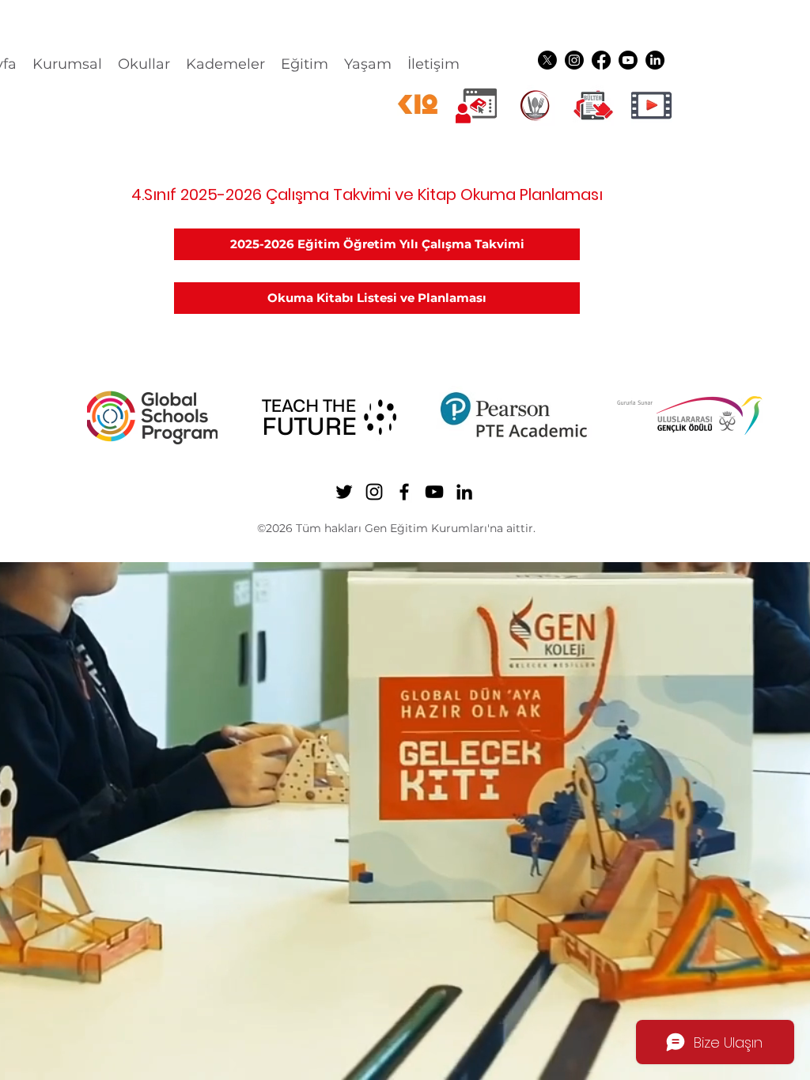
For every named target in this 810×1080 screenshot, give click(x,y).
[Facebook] (601, 60)
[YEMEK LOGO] (534, 105)
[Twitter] (547, 60)
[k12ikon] (417, 105)
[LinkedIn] (654, 60)
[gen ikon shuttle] (593, 105)
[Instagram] (574, 60)
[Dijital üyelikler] (476, 105)
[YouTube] (628, 60)
